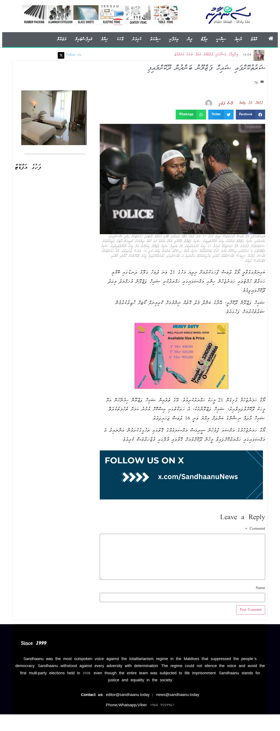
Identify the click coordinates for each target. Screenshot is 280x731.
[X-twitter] (61, 55)
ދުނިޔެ (238, 39)
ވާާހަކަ (119, 39)
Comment (255, 529)
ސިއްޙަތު (155, 39)
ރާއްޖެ (253, 39)
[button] (250, 114)
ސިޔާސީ (221, 39)
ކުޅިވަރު (136, 39)
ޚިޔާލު (104, 39)
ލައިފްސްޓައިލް (83, 39)
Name (260, 588)
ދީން (189, 39)
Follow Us (73, 55)
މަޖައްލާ (61, 39)
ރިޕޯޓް (204, 39)
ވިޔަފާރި (173, 39)
